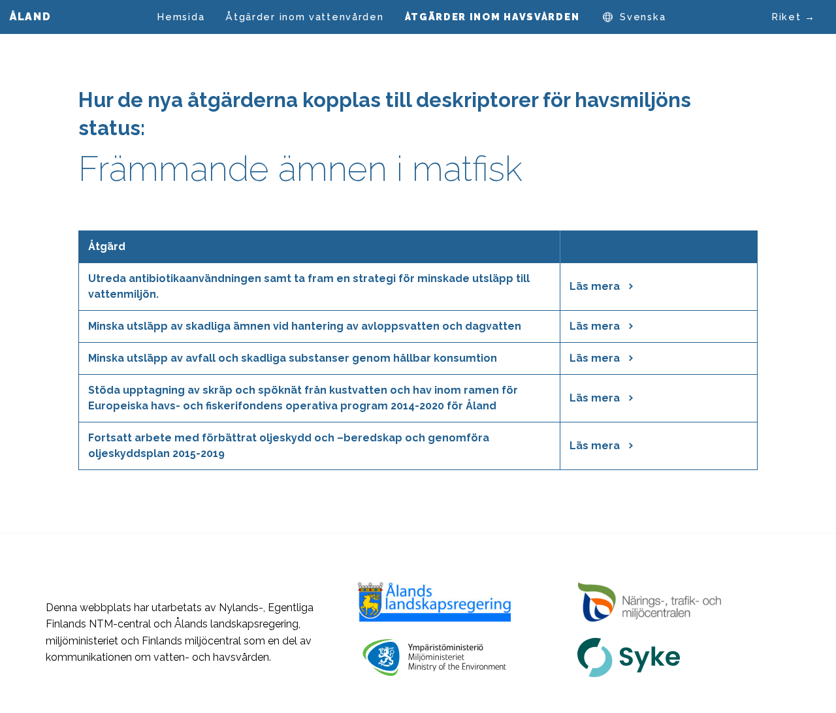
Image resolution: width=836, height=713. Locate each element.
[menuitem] (181, 17)
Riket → (794, 16)
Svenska (643, 16)
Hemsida (180, 16)
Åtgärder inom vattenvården (304, 16)
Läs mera (596, 286)
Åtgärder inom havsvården (492, 16)
